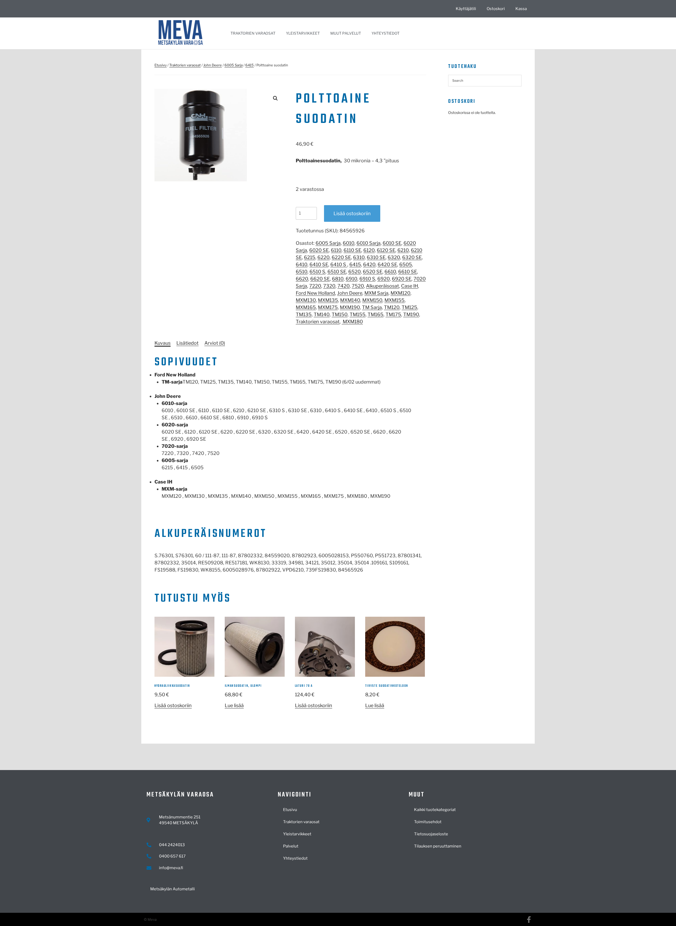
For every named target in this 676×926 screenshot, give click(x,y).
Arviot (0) (214, 343)
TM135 (304, 314)
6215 (309, 257)
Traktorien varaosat (253, 33)
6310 (359, 257)
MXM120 (400, 293)
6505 (405, 264)
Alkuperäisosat (382, 286)
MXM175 (328, 307)
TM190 (411, 314)
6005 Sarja (233, 65)
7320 (329, 286)
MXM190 (350, 307)
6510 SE (336, 271)
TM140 (322, 314)
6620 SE (320, 279)
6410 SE (318, 264)
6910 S (367, 279)
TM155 (357, 314)
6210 (403, 250)
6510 (301, 271)
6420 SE (387, 264)
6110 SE (352, 250)
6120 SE (386, 250)
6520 (354, 271)
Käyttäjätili (466, 8)
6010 (348, 243)
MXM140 (350, 300)
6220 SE (341, 257)
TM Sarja (372, 307)
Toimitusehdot (428, 821)
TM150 (340, 314)
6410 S (338, 264)
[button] (275, 98)
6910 (351, 279)
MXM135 (328, 300)
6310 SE (376, 257)
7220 (315, 286)
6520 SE (372, 271)
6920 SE (401, 279)
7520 (358, 286)
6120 (369, 250)
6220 (323, 257)
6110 (336, 250)
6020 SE (319, 250)
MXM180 (352, 321)
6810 (338, 279)
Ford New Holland (315, 293)
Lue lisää (234, 705)
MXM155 (394, 300)
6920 (383, 279)
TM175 (393, 314)
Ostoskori (496, 8)
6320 (394, 257)
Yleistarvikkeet (303, 33)
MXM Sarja (376, 293)
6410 (301, 264)
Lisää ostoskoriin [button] (173, 705)
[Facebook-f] (528, 919)
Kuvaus (162, 343)
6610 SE (407, 271)
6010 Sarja (368, 243)
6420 (369, 264)
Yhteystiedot (386, 33)
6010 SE (392, 243)
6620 (302, 279)
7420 (343, 286)
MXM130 (306, 300)
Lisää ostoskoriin (352, 213)
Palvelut (290, 846)
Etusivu (160, 65)
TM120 (392, 307)
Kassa (521, 8)
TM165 (375, 314)
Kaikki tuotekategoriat (435, 809)
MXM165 (306, 307)
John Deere (212, 65)
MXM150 (372, 300)
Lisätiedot (187, 343)
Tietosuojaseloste (431, 834)
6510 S (317, 271)
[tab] (162, 343)
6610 (390, 271)
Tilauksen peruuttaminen (437, 846)
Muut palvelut (345, 33)
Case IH (409, 286)
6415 (249, 65)
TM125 (409, 307)
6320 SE (412, 257)
